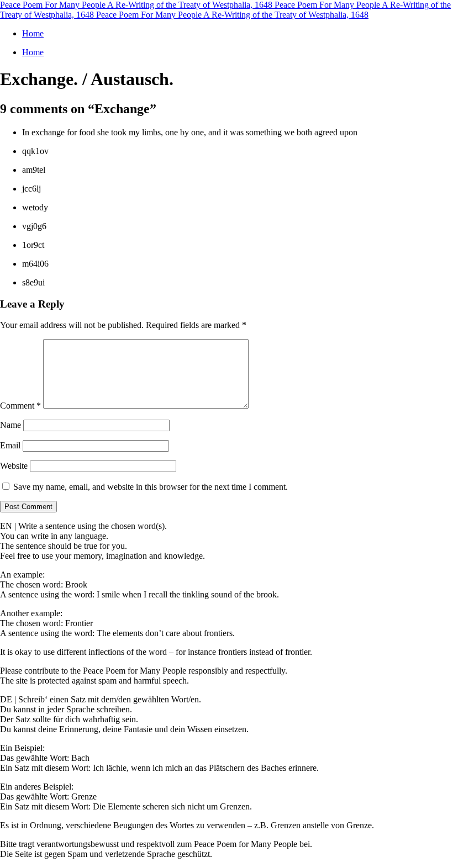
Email (10, 445)
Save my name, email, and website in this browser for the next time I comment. (150, 486)
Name (10, 425)
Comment (20, 405)
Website (14, 465)
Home (33, 33)
